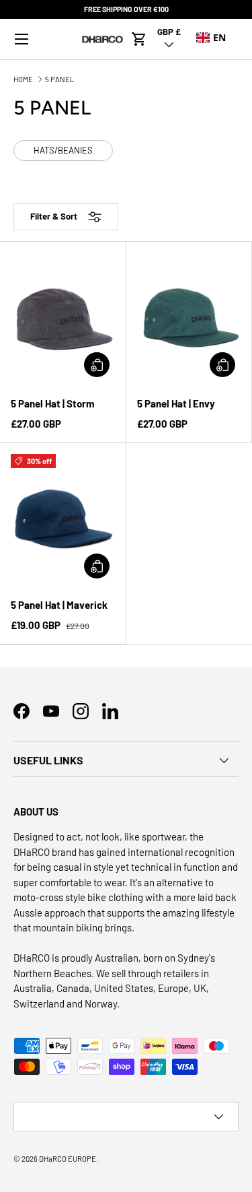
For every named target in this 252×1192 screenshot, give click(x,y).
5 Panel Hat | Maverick (59, 605)
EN (219, 37)
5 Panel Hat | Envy (176, 403)
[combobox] (211, 37)
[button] (139, 39)
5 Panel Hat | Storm (53, 403)
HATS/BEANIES (63, 150)
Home (23, 79)
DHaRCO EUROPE (67, 1158)
